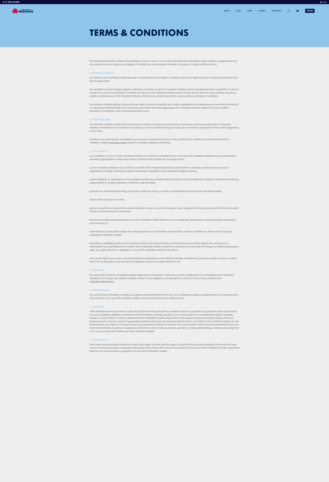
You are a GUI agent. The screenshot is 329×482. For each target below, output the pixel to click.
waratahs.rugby (118, 142)
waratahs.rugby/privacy (101, 281)
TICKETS (310, 11)
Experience (276, 11)
